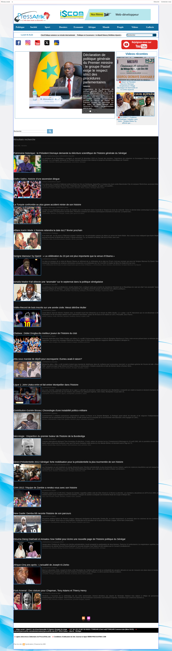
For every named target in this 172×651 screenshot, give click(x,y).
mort (79, 445)
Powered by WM (40, 644)
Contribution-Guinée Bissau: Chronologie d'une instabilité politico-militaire (50, 410)
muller (83, 316)
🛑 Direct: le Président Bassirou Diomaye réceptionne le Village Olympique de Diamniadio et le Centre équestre (127, 86)
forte (50, 471)
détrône (60, 316)
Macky (76, 291)
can (43, 496)
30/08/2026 (86, 86)
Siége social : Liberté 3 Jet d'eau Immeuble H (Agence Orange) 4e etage (41, 629)
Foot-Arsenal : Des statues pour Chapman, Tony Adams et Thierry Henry (50, 590)
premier (87, 342)
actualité (45, 574)
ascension (46, 188)
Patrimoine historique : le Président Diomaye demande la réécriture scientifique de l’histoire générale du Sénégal (70, 153)
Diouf (51, 291)
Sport (47, 27)
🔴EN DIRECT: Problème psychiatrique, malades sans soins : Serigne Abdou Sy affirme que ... (127, 120)
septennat (105, 291)
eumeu (62, 368)
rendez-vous (70, 496)
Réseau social (5, 2)
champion (45, 393)
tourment (78, 471)
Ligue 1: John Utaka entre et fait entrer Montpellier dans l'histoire (46, 384)
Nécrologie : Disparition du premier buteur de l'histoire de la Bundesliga (49, 436)
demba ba (63, 522)
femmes (65, 548)
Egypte (63, 188)
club (50, 342)
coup (59, 419)
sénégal (71, 471)
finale (57, 496)
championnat (55, 522)
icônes (60, 599)
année (44, 316)
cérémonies (97, 265)
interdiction (117, 265)
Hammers (70, 188)
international (72, 445)
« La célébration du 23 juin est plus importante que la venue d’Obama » (67, 265)
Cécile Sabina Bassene (50, 156)
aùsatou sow (46, 548)
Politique (20, 27)
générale (45, 162)
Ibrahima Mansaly (48, 207)
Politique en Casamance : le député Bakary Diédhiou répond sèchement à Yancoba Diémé (85, 35)
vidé (87, 316)
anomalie (45, 291)
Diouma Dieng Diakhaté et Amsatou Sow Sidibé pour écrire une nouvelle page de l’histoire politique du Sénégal (69, 539)
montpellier (71, 393)
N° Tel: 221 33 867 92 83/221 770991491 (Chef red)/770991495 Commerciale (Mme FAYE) (102, 629)
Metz (82, 188)
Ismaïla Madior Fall (67, 291)
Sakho (87, 188)
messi (78, 316)
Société (33, 27)
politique (83, 291)
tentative (91, 419)
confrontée (46, 213)
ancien (44, 445)
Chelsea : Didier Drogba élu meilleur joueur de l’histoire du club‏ (45, 333)
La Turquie (60, 213)
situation (84, 419)
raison (86, 368)
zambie (78, 496)
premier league (78, 599)
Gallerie (150, 27)
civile (54, 316)
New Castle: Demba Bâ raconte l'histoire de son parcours (42, 513)
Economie (78, 27)
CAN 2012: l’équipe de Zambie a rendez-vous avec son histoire (45, 487)
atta (43, 368)
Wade (111, 291)
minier (67, 213)
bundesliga (52, 445)
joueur (69, 342)
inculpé (74, 368)
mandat (80, 368)
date (51, 239)
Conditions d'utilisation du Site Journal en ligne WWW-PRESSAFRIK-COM (80, 637)
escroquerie (54, 368)
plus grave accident (77, 213)
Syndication (29, 644)
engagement (59, 574)
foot (69, 522)
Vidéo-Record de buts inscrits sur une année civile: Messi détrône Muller (50, 307)
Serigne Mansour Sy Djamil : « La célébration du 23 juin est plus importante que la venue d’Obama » (64, 256)
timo (89, 445)
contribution (52, 419)
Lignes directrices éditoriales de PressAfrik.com (33, 637)
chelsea (45, 342)
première (78, 393)
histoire (52, 162)
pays (78, 419)
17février (45, 239)
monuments (68, 599)
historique (59, 162)
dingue (58, 188)
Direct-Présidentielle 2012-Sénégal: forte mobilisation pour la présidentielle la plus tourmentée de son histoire (68, 462)
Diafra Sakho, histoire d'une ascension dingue (37, 179)
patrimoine (67, 162)
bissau (44, 419)
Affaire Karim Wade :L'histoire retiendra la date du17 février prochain (48, 230)
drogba (54, 342)
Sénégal (93, 188)
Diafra (52, 188)
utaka (85, 393)
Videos (135, 27)
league (74, 342)
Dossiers (63, 27)
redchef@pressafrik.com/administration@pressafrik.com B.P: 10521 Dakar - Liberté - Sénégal (47, 631)
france (52, 393)
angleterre (46, 522)
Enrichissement (59, 239)
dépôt (48, 368)
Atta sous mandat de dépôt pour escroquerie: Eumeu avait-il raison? (48, 359)
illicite (74, 239)
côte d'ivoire (50, 496)
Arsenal (45, 599)
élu (59, 342)
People (120, 27)
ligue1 (64, 393)
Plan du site (18, 644)
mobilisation (63, 471)
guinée (67, 419)
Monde (106, 27)
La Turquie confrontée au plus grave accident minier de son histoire (47, 204)
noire (84, 574)
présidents (90, 291)
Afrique (92, 27)
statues (87, 599)
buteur (49, 316)
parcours (86, 522)
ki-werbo (74, 574)
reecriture (75, 162)
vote (83, 471)
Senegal (82, 162)
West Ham (100, 188)
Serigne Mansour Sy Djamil (131, 265)
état (62, 419)
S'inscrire (156, 2)
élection (45, 471)
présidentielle (94, 548)
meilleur (72, 316)
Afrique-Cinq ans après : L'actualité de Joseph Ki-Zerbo (41, 565)
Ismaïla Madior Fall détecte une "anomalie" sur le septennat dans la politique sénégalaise (58, 282)
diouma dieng (57, 548)
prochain (79, 239)
